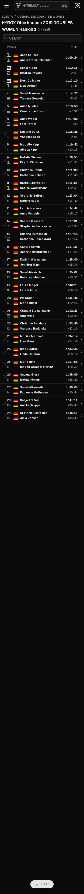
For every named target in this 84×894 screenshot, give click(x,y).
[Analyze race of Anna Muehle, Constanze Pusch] (81, 108)
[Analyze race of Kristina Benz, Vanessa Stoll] (81, 134)
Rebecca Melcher (32, 277)
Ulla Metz (27, 316)
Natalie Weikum (31, 157)
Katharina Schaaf (32, 175)
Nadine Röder (29, 201)
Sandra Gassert (31, 221)
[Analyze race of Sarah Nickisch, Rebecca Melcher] (81, 275)
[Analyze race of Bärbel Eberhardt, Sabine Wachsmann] (81, 185)
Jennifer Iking (30, 265)
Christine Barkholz (33, 323)
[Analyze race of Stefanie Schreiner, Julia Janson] (81, 415)
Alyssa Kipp (28, 150)
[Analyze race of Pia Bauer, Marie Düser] (81, 300)
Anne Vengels (30, 213)
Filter (45, 884)
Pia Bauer (27, 298)
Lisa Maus (27, 341)
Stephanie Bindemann (35, 226)
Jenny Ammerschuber (35, 252)
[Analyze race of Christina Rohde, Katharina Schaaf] (81, 172)
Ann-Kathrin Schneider (36, 60)
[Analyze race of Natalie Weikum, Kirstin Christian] (81, 160)
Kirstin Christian (31, 162)
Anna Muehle (29, 106)
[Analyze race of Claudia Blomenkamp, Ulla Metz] (81, 313)
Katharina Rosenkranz (36, 239)
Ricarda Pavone (31, 73)
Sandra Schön (30, 247)
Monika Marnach (31, 336)
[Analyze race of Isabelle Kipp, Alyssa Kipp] (81, 147)
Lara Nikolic (28, 290)
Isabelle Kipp (29, 144)
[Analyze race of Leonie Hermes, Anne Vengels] (81, 211)
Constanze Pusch (32, 111)
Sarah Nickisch (30, 272)
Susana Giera (29, 374)
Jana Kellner (29, 55)
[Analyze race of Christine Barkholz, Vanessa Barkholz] (81, 326)
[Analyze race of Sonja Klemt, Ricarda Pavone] (81, 70)
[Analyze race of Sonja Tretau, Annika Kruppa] (81, 402)
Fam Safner (28, 124)
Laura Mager (29, 285)
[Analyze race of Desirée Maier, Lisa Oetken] (81, 83)
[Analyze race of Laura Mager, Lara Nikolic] (81, 287)
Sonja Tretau (29, 400)
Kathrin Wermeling (33, 259)
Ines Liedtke (29, 349)
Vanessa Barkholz (33, 328)
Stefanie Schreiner (33, 413)
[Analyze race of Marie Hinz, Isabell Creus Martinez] (81, 364)
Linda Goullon (30, 354)
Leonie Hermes (30, 208)
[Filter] (78, 38)
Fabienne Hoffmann (34, 392)
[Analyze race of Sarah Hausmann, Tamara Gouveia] (81, 96)
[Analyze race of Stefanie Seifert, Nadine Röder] (81, 198)
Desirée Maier (30, 80)
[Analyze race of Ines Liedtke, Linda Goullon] (81, 351)
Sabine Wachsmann (33, 188)
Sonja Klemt (28, 68)
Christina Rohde (31, 170)
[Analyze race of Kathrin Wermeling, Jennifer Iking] (81, 262)
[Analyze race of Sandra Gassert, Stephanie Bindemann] (81, 223)
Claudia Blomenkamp (35, 311)
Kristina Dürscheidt (33, 234)
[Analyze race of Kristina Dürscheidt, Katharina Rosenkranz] (81, 236)
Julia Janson (29, 418)
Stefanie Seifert (32, 196)
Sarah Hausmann (32, 93)
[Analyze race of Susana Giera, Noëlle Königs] (81, 377)
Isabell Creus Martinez (36, 367)
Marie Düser (28, 303)
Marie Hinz (27, 362)
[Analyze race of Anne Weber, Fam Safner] (81, 121)
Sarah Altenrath (31, 387)
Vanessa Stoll (30, 137)
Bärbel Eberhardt (32, 183)
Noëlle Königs (30, 380)
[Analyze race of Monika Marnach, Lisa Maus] (81, 338)
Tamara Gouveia (32, 98)
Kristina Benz (29, 132)
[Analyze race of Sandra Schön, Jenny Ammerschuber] (81, 249)
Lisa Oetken (28, 86)
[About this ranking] (40, 29)
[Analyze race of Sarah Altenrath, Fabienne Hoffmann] (81, 390)
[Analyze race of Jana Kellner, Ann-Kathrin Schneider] (81, 57)
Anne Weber (28, 119)
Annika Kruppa (30, 405)
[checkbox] (4, 57)
